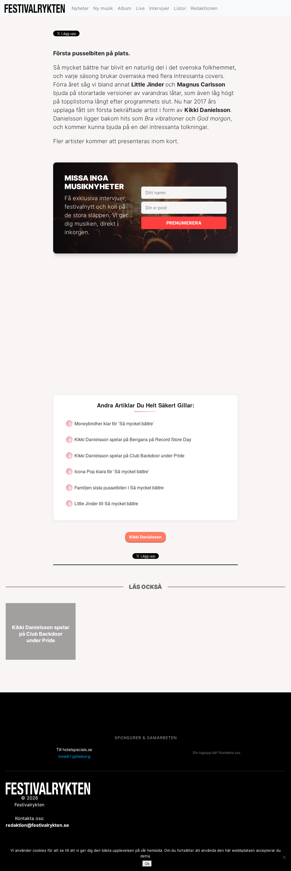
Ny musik (103, 8)
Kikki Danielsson (145, 536)
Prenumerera (183, 223)
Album (124, 8)
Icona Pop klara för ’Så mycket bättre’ (111, 471)
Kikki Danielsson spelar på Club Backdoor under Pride (129, 456)
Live (140, 8)
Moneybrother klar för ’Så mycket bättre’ (114, 423)
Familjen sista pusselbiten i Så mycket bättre (119, 488)
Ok (147, 863)
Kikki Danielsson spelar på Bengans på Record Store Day (132, 439)
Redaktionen (204, 8)
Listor (180, 8)
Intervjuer (159, 8)
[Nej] (284, 857)
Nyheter (80, 8)
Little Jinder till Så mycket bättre (106, 503)
